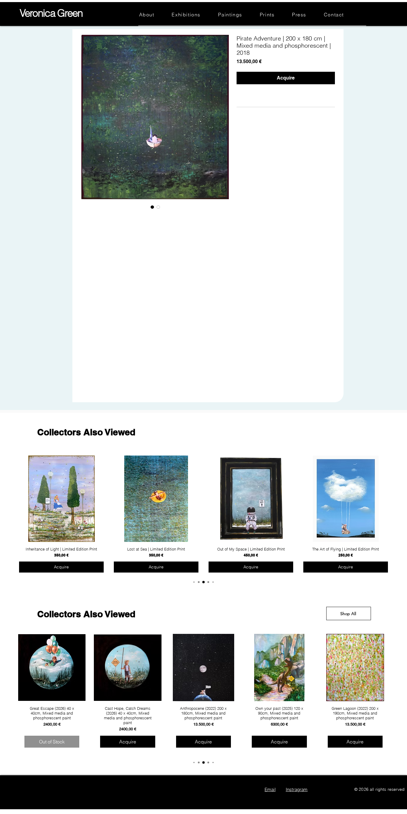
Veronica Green (51, 13)
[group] (203, 514)
